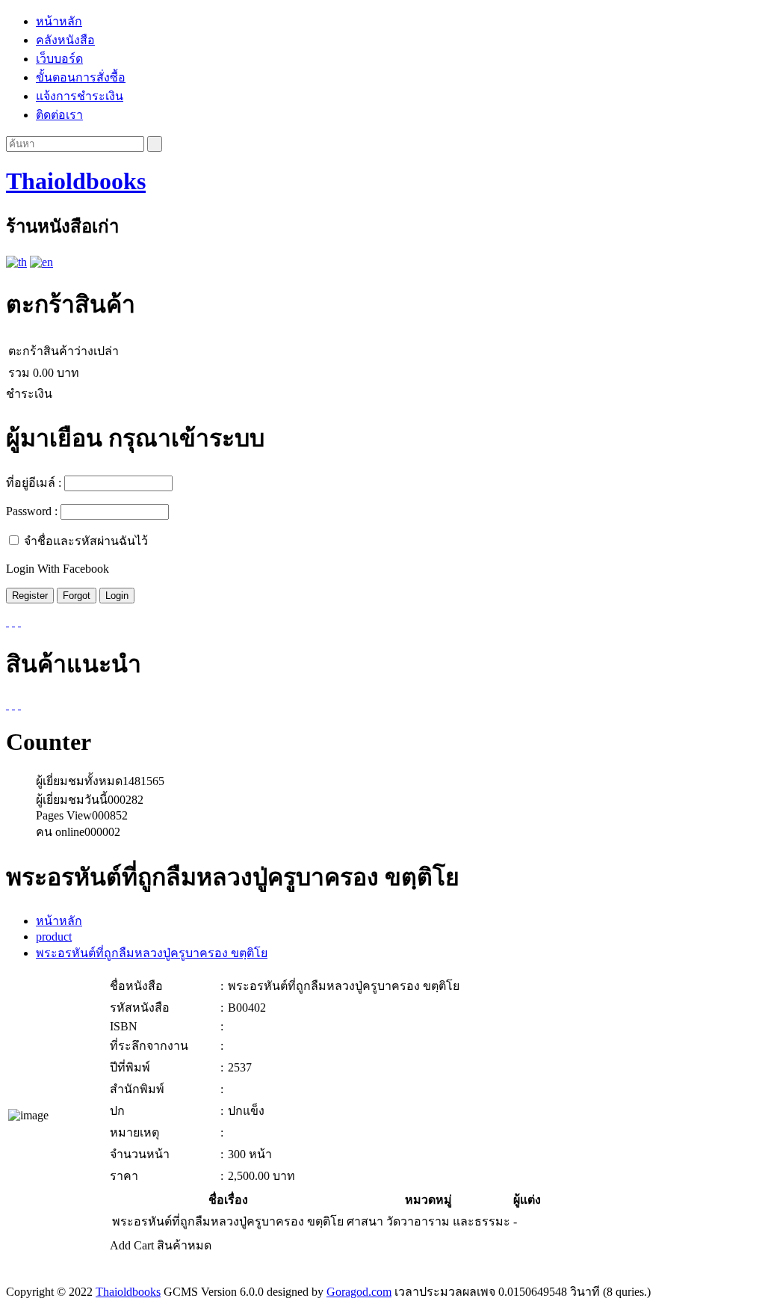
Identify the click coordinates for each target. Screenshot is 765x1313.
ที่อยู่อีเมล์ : (33, 482)
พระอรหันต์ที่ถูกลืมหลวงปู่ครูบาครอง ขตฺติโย (151, 953)
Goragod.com (358, 1291)
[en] (41, 262)
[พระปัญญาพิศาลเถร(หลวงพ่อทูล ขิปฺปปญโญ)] (19, 704)
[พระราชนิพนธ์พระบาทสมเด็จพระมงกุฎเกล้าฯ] (7, 704)
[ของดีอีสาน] (13, 704)
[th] (16, 262)
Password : (32, 511)
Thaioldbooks (76, 180)
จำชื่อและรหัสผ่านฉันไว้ (86, 541)
